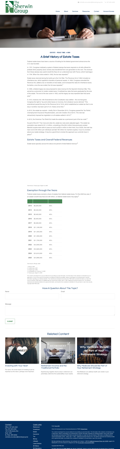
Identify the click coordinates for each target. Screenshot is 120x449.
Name (7, 291)
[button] (57, 11)
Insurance (36, 434)
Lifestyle (35, 441)
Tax (34, 436)
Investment (36, 429)
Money (35, 439)
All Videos (36, 446)
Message (8, 304)
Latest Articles (37, 443)
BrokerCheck (84, 429)
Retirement (36, 427)
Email (63, 291)
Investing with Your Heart (16, 366)
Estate (35, 432)
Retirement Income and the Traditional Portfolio (54, 367)
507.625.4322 (110, 2)
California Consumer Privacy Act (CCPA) (99, 441)
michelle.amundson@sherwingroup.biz (91, 2)
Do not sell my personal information (86, 442)
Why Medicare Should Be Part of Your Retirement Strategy (92, 367)
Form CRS (57, 426)
